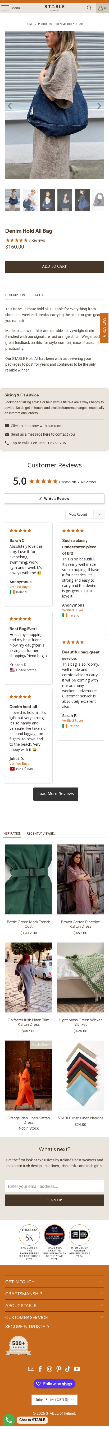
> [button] (55, 794)
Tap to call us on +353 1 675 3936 (38, 443)
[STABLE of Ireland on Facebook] (40, 1369)
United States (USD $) (51, 1400)
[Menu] (2, 8)
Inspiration (12, 833)
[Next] (98, 105)
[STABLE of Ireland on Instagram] (50, 1369)
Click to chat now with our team (36, 426)
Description (15, 295)
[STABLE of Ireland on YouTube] (77, 1369)
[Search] (89, 8)
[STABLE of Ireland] (54, 8)
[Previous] (10, 105)
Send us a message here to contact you (43, 434)
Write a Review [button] (56, 498)
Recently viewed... (41, 833)
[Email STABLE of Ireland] (31, 1369)
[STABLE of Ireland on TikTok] (68, 1369)
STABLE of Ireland (60, 1413)
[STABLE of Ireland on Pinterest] (59, 1369)
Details (36, 295)
